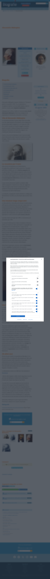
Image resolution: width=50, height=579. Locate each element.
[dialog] (25, 289)
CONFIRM (18, 316)
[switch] (37, 278)
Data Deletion (19, 319)
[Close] (42, 259)
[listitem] (25, 276)
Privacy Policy (30, 319)
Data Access (25, 319)
